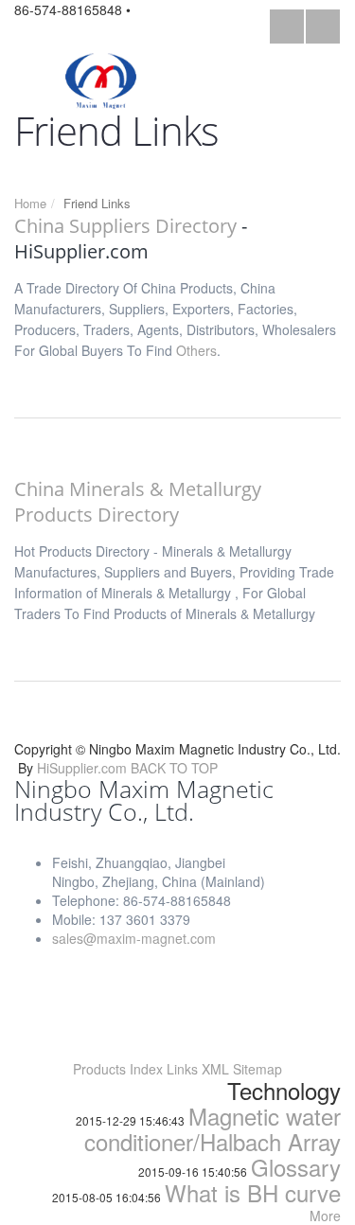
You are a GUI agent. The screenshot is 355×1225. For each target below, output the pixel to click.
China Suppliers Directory (125, 226)
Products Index (118, 1068)
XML (215, 1068)
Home (30, 203)
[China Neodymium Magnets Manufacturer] (100, 79)
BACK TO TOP (174, 767)
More (325, 1215)
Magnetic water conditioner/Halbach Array (212, 1128)
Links (182, 1068)
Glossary (296, 1166)
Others (196, 350)
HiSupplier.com (82, 767)
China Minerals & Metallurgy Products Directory (137, 501)
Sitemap (257, 1068)
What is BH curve (253, 1192)
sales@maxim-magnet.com (134, 938)
